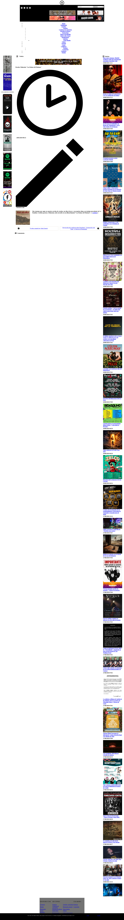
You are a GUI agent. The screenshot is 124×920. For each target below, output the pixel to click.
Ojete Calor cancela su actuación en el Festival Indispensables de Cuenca (112, 669)
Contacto (63, 51)
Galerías (65, 39)
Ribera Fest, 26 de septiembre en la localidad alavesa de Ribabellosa (112, 256)
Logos (63, 45)
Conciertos (65, 49)
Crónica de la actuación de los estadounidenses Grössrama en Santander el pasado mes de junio (112, 512)
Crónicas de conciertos (65, 29)
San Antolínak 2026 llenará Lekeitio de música (111, 754)
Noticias (65, 28)
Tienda (64, 52)
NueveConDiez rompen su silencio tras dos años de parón (111, 619)
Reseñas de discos (65, 31)
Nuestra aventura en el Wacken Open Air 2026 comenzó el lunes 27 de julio (112, 878)
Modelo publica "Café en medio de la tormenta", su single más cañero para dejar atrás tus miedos (112, 310)
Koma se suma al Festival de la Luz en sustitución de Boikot (111, 94)
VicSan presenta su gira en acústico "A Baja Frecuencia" (111, 589)
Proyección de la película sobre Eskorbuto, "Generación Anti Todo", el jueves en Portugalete (79, 228)
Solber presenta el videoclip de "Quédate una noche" (111, 530)
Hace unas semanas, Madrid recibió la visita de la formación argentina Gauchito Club (112, 59)
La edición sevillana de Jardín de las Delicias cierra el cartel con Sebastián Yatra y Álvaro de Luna (112, 701)
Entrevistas (65, 33)
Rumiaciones (65, 37)
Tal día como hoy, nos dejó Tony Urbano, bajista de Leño (112, 860)
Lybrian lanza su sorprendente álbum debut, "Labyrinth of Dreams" (112, 425)
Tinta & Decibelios (65, 34)
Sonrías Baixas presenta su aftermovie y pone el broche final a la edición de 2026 (112, 735)
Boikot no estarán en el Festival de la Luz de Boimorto (112, 555)
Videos (64, 42)
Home (63, 23)
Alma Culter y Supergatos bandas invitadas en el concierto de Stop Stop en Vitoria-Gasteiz (112, 189)
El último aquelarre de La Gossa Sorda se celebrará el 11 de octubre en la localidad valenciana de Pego (112, 338)
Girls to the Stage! (65, 36)
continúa (94, 213)
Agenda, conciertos (68, 904)
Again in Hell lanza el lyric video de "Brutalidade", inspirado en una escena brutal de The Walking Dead (112, 651)
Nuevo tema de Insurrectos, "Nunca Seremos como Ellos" (111, 816)
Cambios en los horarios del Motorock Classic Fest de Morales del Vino (111, 283)
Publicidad (64, 25)
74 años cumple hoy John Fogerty (39, 228)
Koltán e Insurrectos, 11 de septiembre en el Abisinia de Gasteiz (111, 223)
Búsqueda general (67, 907)
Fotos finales (67, 40)
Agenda (63, 43)
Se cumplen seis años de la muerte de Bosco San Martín (111, 841)
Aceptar (98, 915)
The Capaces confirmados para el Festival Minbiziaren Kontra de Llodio (112, 786)
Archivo (63, 26)
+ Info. (87, 915)
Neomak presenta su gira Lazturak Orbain (110, 158)
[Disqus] (58, 256)
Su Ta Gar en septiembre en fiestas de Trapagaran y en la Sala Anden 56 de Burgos (111, 125)
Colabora (63, 46)
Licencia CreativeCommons (45, 913)
